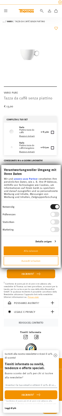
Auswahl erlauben (31, 260)
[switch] (54, 214)
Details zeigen (43, 241)
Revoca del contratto (31, 322)
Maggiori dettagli (27, 136)
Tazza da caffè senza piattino (30, 21)
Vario (10, 21)
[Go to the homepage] (26, 11)
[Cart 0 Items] (56, 11)
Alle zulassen (31, 250)
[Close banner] (60, 2)
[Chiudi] (55, 355)
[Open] (41, 10)
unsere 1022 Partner (26, 178)
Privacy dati (33, 297)
